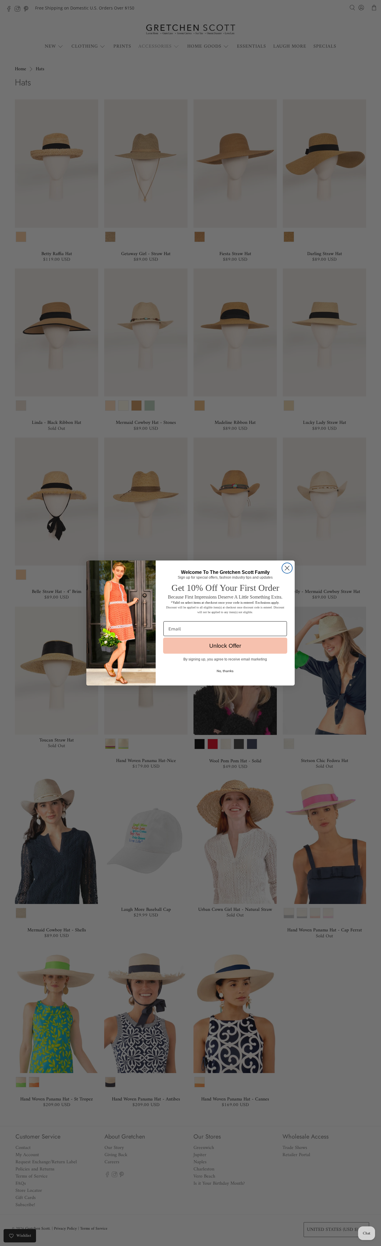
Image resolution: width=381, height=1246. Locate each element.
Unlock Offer (225, 646)
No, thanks (225, 671)
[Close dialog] (287, 568)
